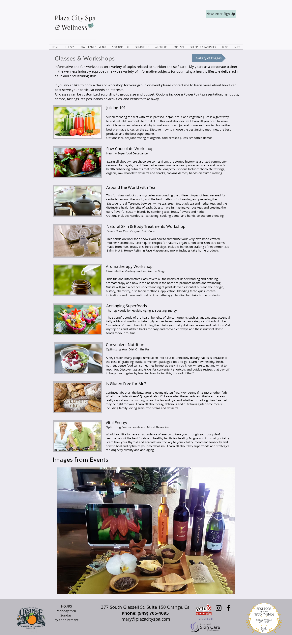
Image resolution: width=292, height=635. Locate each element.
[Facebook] (228, 608)
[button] (146, 530)
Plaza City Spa (75, 17)
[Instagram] (218, 608)
